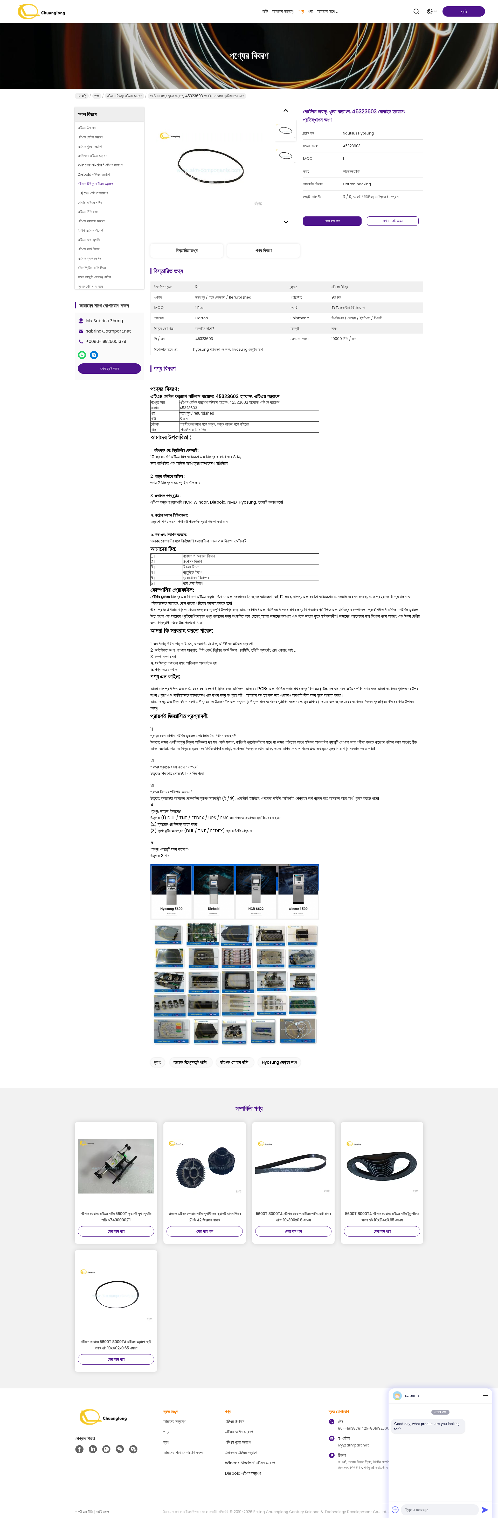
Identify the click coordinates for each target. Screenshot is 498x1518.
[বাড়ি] (103, 1423)
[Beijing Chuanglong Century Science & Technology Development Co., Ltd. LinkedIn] (93, 1449)
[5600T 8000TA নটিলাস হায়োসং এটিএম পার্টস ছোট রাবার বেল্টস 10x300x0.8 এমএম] (293, 1166)
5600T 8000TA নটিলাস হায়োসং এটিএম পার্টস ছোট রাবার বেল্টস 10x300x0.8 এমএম (293, 1217)
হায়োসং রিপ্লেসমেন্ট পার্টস (190, 1062)
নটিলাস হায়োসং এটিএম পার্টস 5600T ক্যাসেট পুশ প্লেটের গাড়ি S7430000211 (116, 1217)
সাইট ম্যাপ (102, 1511)
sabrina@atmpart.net (108, 331)
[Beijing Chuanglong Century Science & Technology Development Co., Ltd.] (41, 11)
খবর (310, 11)
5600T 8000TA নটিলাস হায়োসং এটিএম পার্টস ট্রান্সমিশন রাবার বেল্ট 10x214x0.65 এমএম (382, 1217)
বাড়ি (265, 11)
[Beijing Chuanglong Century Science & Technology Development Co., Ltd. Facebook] (79, 1449)
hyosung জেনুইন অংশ (279, 1062)
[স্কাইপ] (94, 355)
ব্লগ (166, 1442)
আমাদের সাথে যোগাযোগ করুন (329, 11)
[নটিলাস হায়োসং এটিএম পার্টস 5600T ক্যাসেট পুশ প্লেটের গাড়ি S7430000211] (116, 1166)
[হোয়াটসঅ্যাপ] (82, 355)
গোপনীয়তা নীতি (84, 1511)
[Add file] (395, 1509)
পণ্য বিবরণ (263, 250)
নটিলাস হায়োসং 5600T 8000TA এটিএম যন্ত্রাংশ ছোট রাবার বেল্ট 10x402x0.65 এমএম (116, 1345)
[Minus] (485, 1396)
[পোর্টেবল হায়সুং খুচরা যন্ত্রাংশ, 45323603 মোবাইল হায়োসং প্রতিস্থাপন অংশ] (211, 168)
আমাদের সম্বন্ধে (283, 11)
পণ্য (301, 11)
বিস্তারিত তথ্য (187, 250)
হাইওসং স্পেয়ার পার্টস (234, 1062)
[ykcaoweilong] (133, 1449)
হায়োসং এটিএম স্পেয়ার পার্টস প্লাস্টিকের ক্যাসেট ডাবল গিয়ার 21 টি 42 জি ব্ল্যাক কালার (205, 1217)
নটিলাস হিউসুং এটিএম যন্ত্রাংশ (124, 95)
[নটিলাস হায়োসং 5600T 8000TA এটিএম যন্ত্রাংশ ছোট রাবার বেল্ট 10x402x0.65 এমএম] (116, 1294)
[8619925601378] (106, 1449)
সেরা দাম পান (332, 221)
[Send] (485, 1509)
